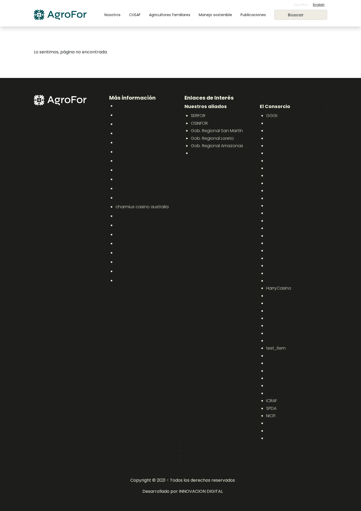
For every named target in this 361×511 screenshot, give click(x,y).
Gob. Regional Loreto (212, 138)
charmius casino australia (142, 207)
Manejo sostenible (215, 15)
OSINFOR (199, 123)
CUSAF (135, 15)
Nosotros (112, 15)
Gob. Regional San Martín (217, 131)
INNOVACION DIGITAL (201, 491)
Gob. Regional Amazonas (217, 146)
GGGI (271, 116)
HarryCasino (278, 288)
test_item (276, 348)
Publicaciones (253, 15)
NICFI (270, 416)
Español (301, 4)
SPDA (271, 408)
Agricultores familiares (169, 15)
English (319, 4)
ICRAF (271, 401)
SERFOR (198, 116)
